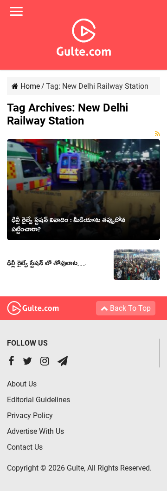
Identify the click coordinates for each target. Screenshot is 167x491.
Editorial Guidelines (38, 399)
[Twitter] (27, 362)
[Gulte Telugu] (84, 35)
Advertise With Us (35, 431)
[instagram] (45, 362)
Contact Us (25, 447)
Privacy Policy (30, 415)
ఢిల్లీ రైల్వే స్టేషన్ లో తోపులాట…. (46, 265)
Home (29, 86)
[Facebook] (11, 362)
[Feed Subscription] (157, 133)
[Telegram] (62, 362)
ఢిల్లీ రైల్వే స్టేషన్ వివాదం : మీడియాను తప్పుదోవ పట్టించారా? (68, 226)
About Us (22, 384)
